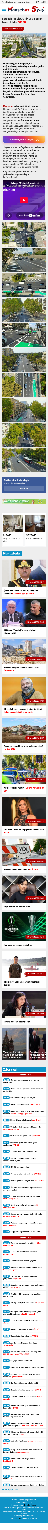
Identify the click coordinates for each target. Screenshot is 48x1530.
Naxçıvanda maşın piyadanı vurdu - (22, 1268)
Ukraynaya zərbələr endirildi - (23, 1244)
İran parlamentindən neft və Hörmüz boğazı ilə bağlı (22, 1451)
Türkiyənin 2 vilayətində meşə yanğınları (20, 1277)
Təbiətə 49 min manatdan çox (22, 1398)
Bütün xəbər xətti (10, 1489)
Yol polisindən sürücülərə (22, 1174)
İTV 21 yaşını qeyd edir (17, 1167)
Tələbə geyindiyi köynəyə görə (20, 1468)
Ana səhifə (5, 2)
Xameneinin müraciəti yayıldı (20, 1260)
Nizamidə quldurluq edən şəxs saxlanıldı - (20, 1143)
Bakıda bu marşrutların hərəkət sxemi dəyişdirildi (23, 1090)
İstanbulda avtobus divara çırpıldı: (22, 1353)
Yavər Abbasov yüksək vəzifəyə (23, 1321)
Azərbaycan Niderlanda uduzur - (21, 1344)
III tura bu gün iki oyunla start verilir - (23, 1197)
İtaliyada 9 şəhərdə (22, 1442)
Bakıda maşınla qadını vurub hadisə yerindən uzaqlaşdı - (23, 1424)
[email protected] (30, 1505)
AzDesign (18, 1518)
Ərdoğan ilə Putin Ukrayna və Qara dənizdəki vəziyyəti (22, 1312)
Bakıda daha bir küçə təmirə (19, 1459)
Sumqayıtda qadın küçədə (21, 1329)
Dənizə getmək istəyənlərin (24, 1181)
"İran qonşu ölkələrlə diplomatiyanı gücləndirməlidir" (22, 1188)
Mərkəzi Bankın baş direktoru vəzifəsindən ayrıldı (19, 1159)
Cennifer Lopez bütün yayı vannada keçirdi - (22, 1477)
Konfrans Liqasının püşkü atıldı (21, 1383)
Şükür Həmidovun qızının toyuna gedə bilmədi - (23, 1112)
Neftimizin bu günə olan (22, 1136)
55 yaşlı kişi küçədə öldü (18, 1360)
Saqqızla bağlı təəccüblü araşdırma (23, 1232)
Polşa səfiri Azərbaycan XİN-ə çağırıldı (24, 1367)
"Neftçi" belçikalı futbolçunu (23, 1304)
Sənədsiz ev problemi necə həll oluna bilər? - (23, 1286)
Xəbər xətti (13, 2)
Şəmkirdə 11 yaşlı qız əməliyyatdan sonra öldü (22, 1295)
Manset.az (8, 106)
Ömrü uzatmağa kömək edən (20, 1206)
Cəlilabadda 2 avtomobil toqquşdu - (22, 1128)
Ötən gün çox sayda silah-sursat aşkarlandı (21, 1081)
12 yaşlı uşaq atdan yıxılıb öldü (21, 1151)
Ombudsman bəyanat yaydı (19, 1097)
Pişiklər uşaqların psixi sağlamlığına (22, 1224)
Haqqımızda (21, 2)
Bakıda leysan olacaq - (22, 1104)
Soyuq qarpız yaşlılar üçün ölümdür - (23, 1215)
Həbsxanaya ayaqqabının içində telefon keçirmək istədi (21, 1415)
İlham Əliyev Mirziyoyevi (22, 1120)
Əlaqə (28, 2)
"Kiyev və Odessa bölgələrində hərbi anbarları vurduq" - (23, 1433)
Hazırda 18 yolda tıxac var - (22, 1390)
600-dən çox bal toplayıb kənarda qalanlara (21, 1375)
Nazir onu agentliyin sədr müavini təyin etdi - (21, 1406)
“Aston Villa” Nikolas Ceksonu (20, 1253)
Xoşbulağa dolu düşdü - (21, 1336)
